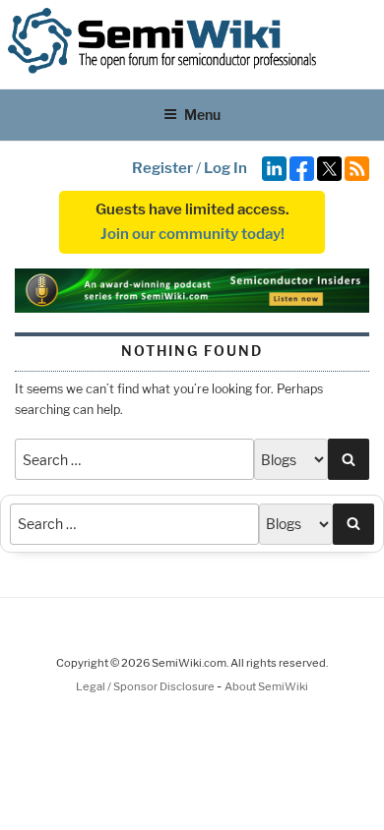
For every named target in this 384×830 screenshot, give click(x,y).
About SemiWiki (266, 686)
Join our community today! (192, 234)
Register (162, 168)
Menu (202, 114)
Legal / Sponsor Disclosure (146, 686)
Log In (225, 168)
